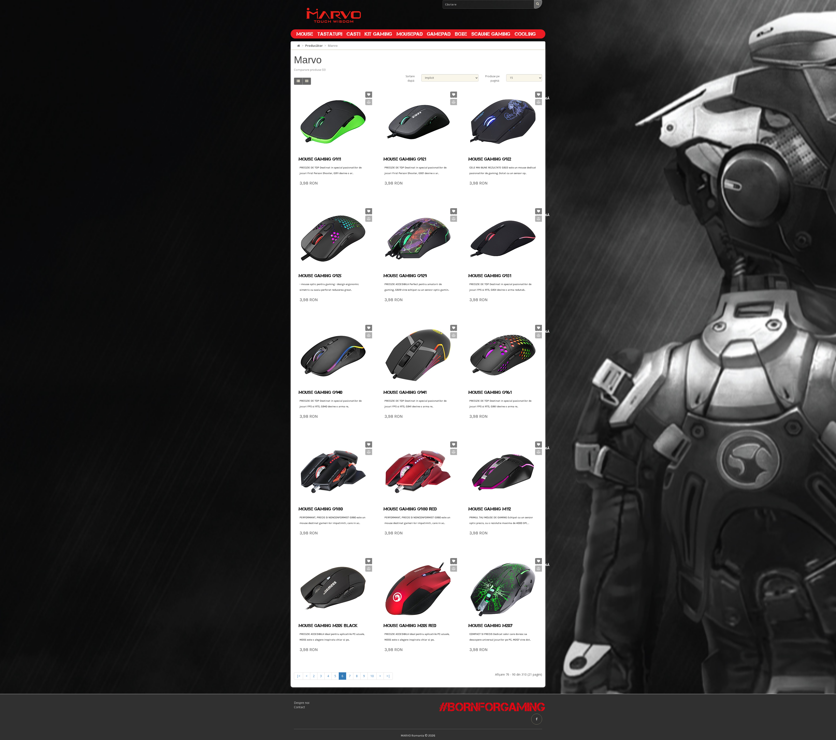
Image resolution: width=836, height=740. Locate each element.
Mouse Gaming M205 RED (409, 625)
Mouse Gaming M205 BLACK (328, 625)
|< (298, 676)
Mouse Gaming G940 (320, 392)
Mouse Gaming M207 (490, 625)
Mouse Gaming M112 (489, 509)
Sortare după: (410, 78)
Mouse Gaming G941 (404, 392)
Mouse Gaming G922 (489, 159)
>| (388, 676)
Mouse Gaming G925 (320, 275)
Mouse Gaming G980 (320, 509)
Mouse (304, 34)
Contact (299, 707)
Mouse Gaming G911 (319, 159)
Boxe (461, 34)
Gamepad (438, 34)
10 (372, 676)
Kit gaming (378, 34)
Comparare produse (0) (310, 70)
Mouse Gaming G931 (489, 275)
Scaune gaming (490, 34)
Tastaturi (329, 34)
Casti (353, 34)
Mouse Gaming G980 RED (410, 509)
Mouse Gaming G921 (404, 159)
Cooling (525, 34)
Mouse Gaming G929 (405, 275)
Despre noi (301, 703)
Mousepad (409, 34)
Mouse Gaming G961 (490, 392)
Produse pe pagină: (492, 78)
